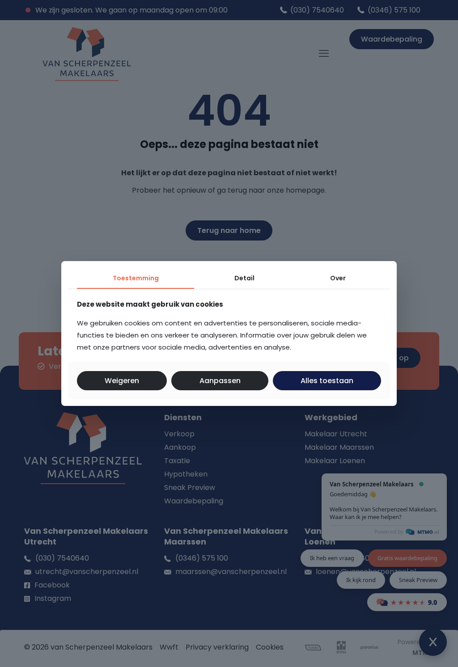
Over (338, 278)
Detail (244, 278)
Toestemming (136, 278)
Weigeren (122, 381)
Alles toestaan (327, 381)
